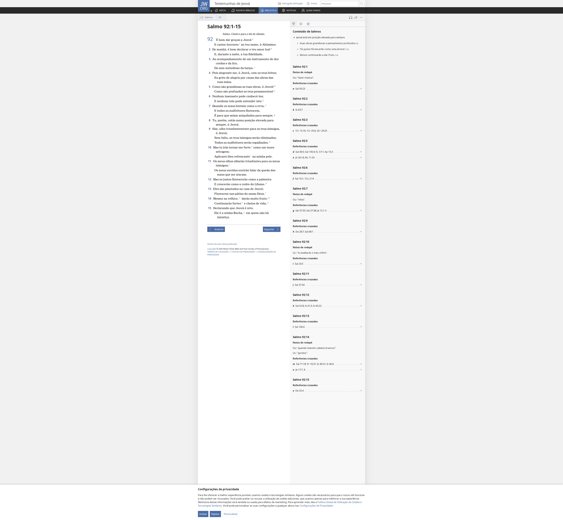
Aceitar (203, 514)
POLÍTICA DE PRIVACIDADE (243, 251)
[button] (243, 10)
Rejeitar (215, 514)
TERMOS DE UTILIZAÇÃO (218, 251)
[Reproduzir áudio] (350, 17)
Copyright (211, 248)
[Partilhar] (356, 17)
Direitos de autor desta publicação (222, 244)
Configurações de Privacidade (316, 505)
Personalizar (231, 514)
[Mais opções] (361, 17)
